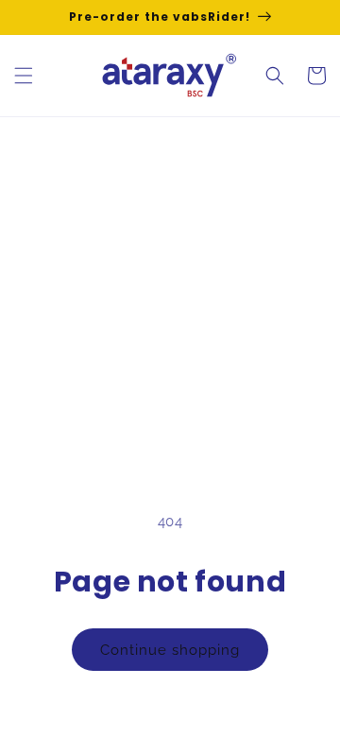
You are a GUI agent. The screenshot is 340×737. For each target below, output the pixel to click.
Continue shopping (170, 650)
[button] (23, 75)
